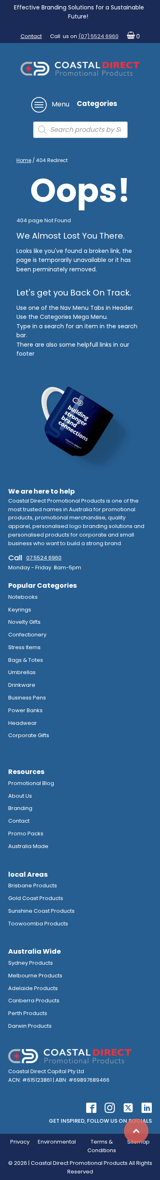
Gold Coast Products (35, 898)
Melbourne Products (35, 975)
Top (136, 1131)
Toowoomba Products (38, 923)
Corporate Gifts (28, 735)
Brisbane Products (32, 885)
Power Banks (25, 710)
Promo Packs (25, 833)
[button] (131, 36)
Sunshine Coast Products (41, 911)
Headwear (22, 723)
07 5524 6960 (44, 558)
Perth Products (27, 1013)
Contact (31, 36)
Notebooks (23, 597)
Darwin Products (30, 1026)
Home (23, 160)
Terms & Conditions (101, 1146)
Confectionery (27, 635)
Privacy (20, 1142)
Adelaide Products (33, 988)
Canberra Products (33, 1000)
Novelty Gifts (24, 622)
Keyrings (19, 610)
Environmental (57, 1142)
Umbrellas (22, 672)
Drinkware (21, 685)
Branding (20, 808)
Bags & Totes (25, 660)
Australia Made (28, 846)
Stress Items (24, 647)
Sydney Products (30, 963)
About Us (20, 796)
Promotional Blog (31, 783)
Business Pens (27, 698)
